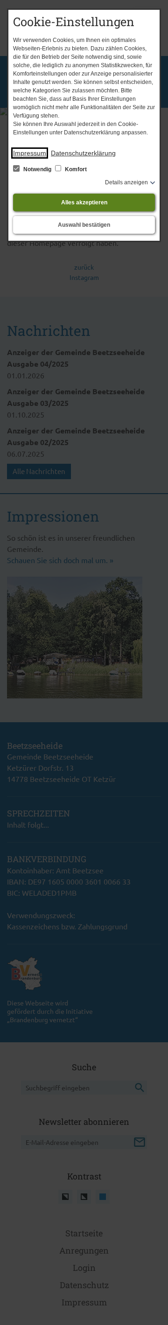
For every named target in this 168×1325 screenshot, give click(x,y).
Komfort (75, 169)
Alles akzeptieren (84, 202)
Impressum (29, 153)
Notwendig (37, 169)
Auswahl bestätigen (84, 225)
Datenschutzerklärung (83, 153)
